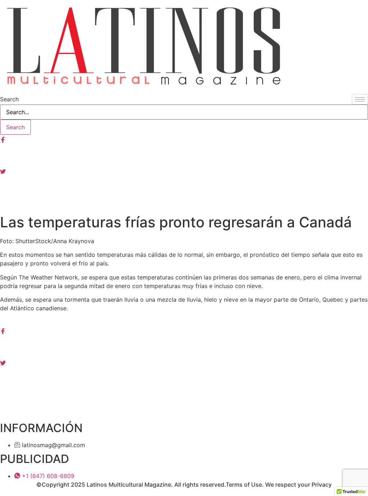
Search (9, 99)
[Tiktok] (184, 202)
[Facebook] (184, 139)
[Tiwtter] (184, 170)
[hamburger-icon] (360, 99)
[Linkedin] (184, 378)
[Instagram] (184, 154)
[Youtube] (184, 186)
